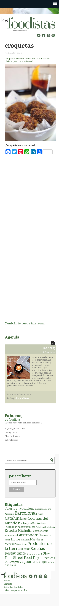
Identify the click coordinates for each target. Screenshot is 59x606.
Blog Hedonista (12, 436)
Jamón (7, 540)
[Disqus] (30, 197)
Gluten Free (47, 536)
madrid (25, 539)
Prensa (7, 580)
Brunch (39, 514)
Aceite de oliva (43, 509)
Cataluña (13, 518)
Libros (15, 539)
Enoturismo (39, 523)
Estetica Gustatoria (45, 527)
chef (24, 518)
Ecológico (25, 523)
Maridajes (36, 539)
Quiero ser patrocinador (15, 590)
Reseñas (38, 548)
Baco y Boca (11, 432)
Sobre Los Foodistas (13, 587)
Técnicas (49, 558)
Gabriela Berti (11, 440)
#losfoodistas (22, 398)
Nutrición (22, 544)
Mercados (11, 544)
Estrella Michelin (18, 530)
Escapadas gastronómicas (20, 526)
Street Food (22, 557)
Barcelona (25, 513)
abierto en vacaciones (20, 508)
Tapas (37, 557)
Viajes (43, 562)
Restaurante (15, 553)
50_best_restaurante (15, 428)
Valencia (8, 562)
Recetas (25, 549)
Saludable (34, 553)
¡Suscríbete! (20, 476)
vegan (15, 562)
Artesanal (9, 514)
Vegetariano (28, 562)
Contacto (8, 584)
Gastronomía (29, 535)
